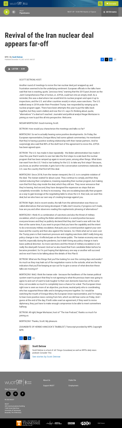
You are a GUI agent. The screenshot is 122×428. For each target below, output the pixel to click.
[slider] (17, 12)
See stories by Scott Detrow (46, 356)
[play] (6, 12)
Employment (73, 386)
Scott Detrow (17, 57)
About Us (46, 380)
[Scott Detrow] (24, 352)
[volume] (14, 12)
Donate (112, 3)
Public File (72, 380)
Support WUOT (48, 386)
